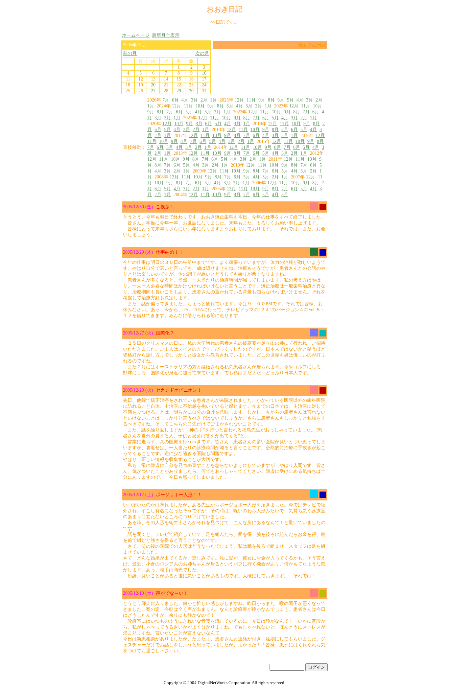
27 (153, 90)
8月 (271, 100)
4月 (184, 100)
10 (204, 73)
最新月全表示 (165, 35)
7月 (165, 100)
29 (179, 90)
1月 (213, 100)
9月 (261, 100)
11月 (251, 100)
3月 (194, 100)
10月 (200, 106)
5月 (290, 100)
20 (153, 84)
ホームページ (136, 35)
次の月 (202, 53)
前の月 (130, 53)
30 (191, 90)
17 (204, 79)
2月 (204, 100)
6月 (175, 100)
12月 (239, 100)
